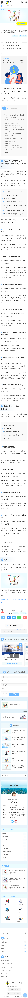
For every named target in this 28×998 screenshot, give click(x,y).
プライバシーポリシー (7, 970)
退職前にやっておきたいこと (19, 611)
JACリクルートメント (14, 846)
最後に (6, 152)
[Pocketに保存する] (25, 617)
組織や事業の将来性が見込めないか (14, 135)
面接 (14, 951)
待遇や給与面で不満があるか (13, 125)
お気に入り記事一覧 (18, 630)
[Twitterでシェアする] (3, 617)
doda (14, 833)
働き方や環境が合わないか (12, 123)
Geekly (14, 839)
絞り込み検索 (5, 976)
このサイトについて (7, 967)
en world (14, 836)
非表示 (14, 108)
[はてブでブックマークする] (14, 617)
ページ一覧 (4, 973)
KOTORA (14, 849)
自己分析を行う (10, 143)
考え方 (15, 36)
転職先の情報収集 (10, 141)
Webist (14, 858)
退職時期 (24, 36)
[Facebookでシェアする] (9, 617)
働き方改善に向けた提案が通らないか (15, 133)
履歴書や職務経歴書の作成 (12, 145)
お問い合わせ (5, 960)
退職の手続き (9, 149)
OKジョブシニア (14, 852)
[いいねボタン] (2, 610)
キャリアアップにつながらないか (14, 127)
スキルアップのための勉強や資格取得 (15, 147)
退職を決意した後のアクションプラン (14, 138)
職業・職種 (14, 942)
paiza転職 (14, 855)
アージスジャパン (14, 861)
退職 (14, 948)
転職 (14, 945)
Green (14, 842)
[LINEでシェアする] (19, 617)
